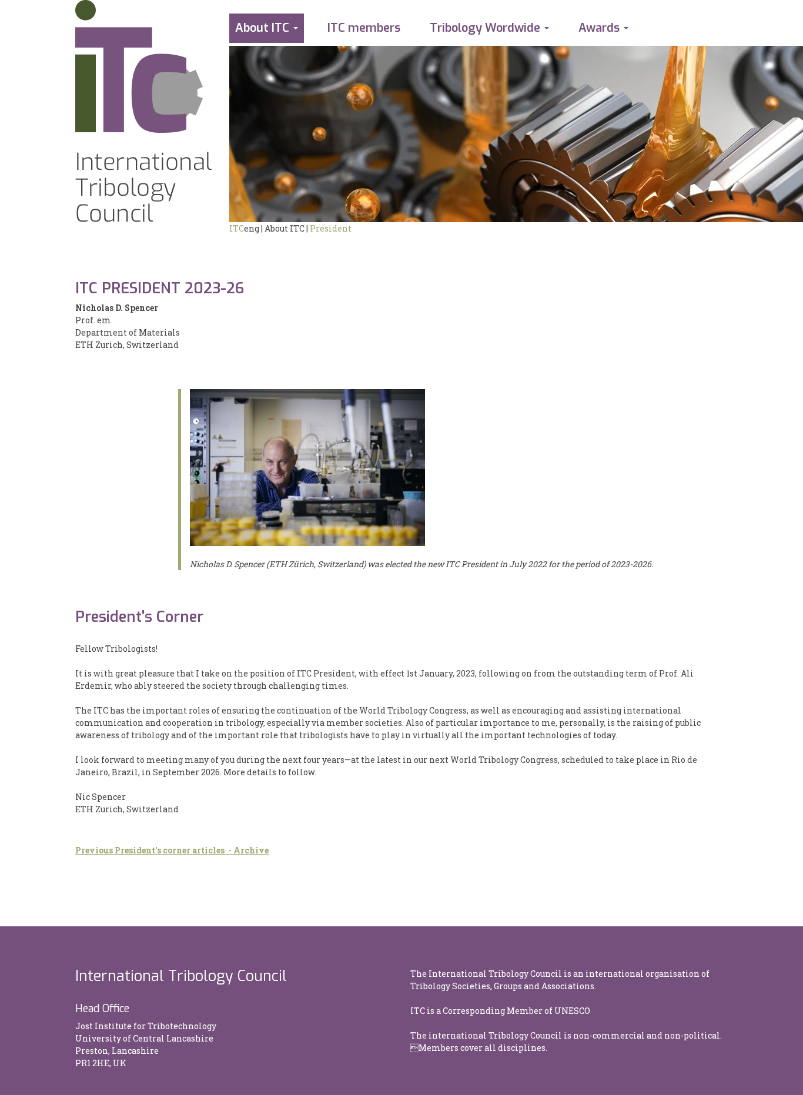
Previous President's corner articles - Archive (172, 850)
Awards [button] (599, 28)
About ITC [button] (262, 28)
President (331, 228)
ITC (236, 228)
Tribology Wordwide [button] (485, 28)
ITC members (363, 28)
